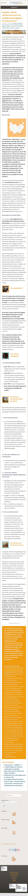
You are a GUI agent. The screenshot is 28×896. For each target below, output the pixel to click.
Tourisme (8, 26)
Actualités (15, 23)
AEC (18, 26)
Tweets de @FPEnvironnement (8, 844)
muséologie (12, 28)
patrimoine (17, 28)
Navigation (14, 7)
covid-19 (21, 26)
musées (7, 28)
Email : (2, 802)
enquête (4, 28)
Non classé (11, 24)
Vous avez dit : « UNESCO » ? (13, 765)
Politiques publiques (18, 24)
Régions (3, 26)
